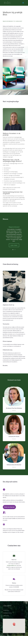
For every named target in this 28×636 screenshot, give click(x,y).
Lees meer (14, 245)
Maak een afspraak (9, 507)
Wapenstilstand (14, 227)
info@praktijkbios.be (11, 565)
